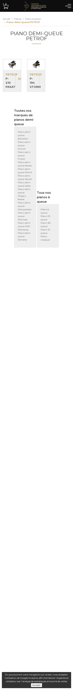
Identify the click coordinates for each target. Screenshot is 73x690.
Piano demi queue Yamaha (24, 236)
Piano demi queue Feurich (24, 145)
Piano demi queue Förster (24, 155)
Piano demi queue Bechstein (24, 135)
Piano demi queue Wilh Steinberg (24, 226)
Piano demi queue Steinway (24, 216)
